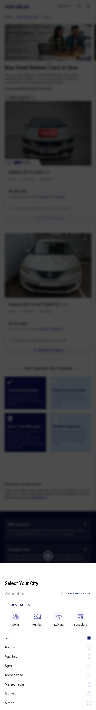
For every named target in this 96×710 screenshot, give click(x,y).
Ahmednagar (14, 684)
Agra (8, 666)
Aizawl (10, 694)
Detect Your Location (77, 593)
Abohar (10, 647)
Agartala (11, 656)
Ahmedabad (14, 675)
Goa (7, 638)
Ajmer (9, 703)
